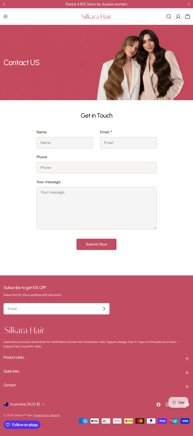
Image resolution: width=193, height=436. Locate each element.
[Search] (168, 16)
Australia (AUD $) (25, 404)
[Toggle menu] (5, 16)
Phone (41, 157)
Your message (48, 181)
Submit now (96, 244)
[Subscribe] (104, 309)
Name (41, 132)
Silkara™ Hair (23, 415)
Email (106, 132)
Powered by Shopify (46, 415)
